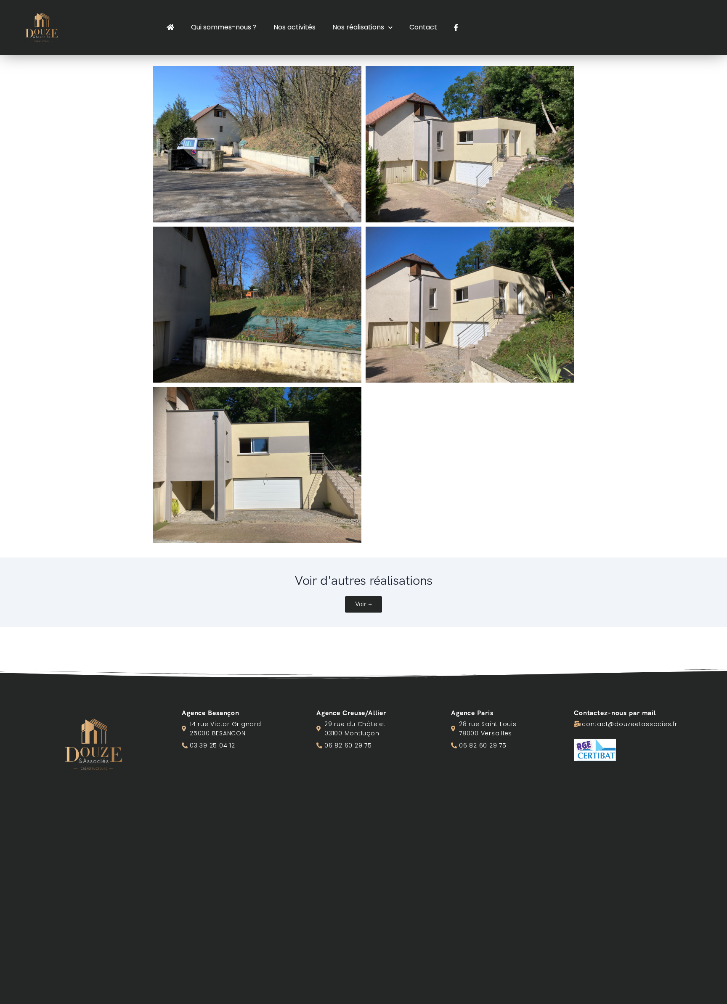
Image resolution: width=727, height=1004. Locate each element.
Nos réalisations (358, 27)
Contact (423, 27)
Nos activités (294, 27)
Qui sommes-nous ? (224, 27)
